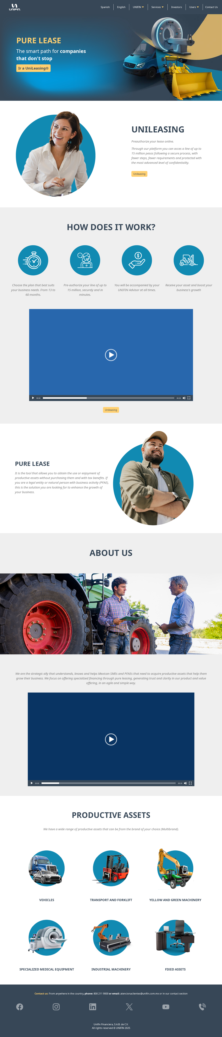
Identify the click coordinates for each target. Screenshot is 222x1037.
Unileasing (139, 174)
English (121, 7)
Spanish (105, 7)
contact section (179, 993)
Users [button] (193, 7)
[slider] (108, 398)
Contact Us (211, 7)
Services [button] (156, 7)
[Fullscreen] (188, 398)
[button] (111, 355)
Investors (176, 7)
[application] (111, 355)
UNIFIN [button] (137, 7)
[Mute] (184, 398)
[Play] (33, 398)
